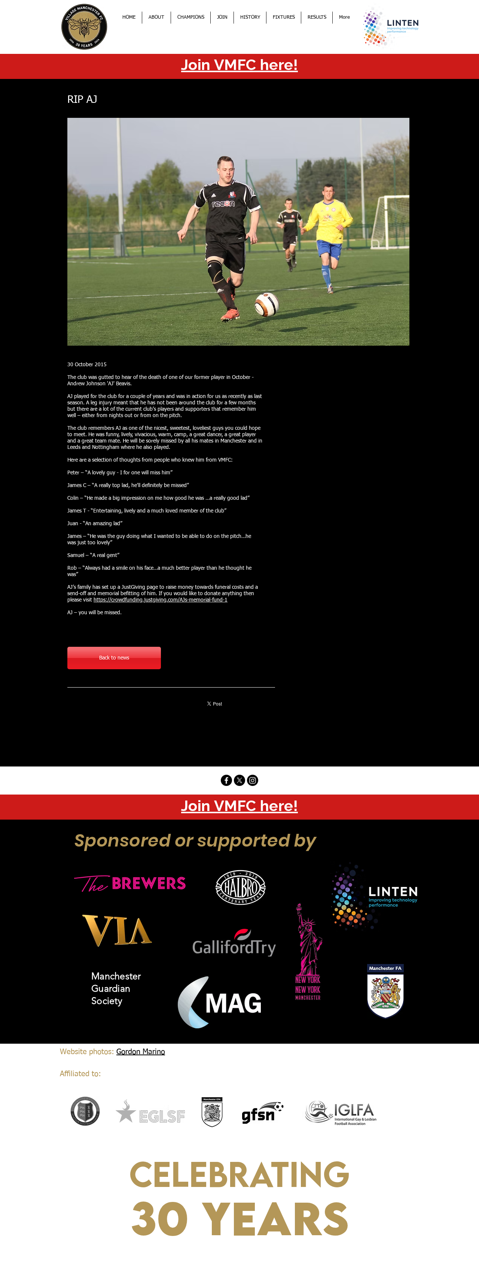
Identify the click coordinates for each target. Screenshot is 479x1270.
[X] (239, 780)
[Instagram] (252, 780)
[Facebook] (226, 780)
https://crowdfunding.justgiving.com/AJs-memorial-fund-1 (161, 600)
